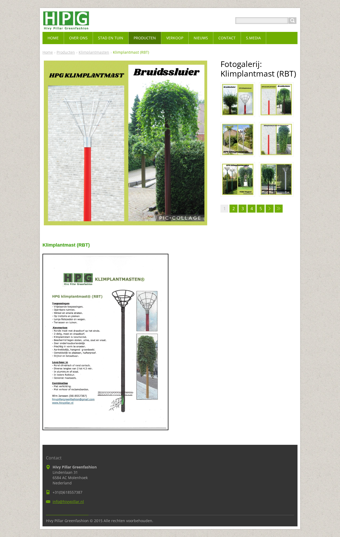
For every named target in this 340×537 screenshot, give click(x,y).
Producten (66, 52)
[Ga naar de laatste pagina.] (279, 209)
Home (47, 52)
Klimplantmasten (94, 52)
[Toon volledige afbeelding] (237, 99)
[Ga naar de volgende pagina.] (270, 209)
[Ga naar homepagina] (66, 27)
